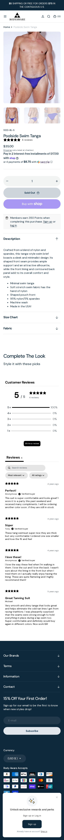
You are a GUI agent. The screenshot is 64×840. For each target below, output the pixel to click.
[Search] (48, 16)
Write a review (32, 443)
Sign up (47, 221)
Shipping (7, 150)
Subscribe (32, 731)
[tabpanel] (32, 546)
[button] (5, 16)
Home (6, 27)
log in (13, 225)
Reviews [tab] (14, 457)
